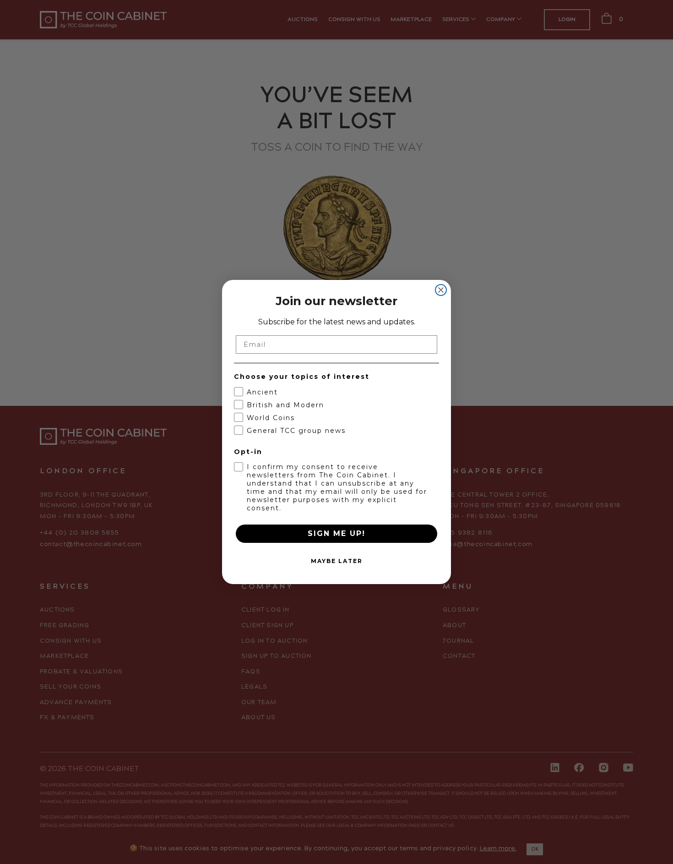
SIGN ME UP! (336, 533)
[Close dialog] (440, 289)
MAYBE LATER (337, 561)
